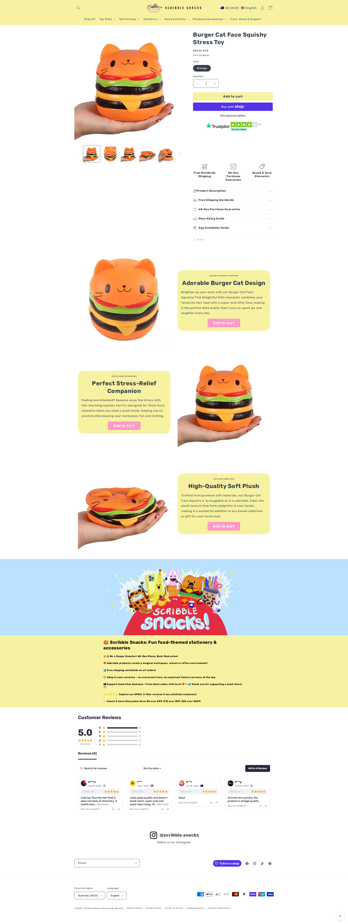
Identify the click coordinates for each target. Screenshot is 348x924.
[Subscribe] (135, 863)
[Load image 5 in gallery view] (166, 153)
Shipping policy (195, 908)
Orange (202, 68)
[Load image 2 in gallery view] (110, 153)
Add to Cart (224, 323)
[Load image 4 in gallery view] (147, 153)
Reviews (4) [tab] (87, 753)
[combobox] (152, 768)
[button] (78, 8)
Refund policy (134, 908)
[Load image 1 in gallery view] (91, 153)
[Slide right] (180, 154)
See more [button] (103, 804)
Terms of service (174, 908)
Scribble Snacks (92, 908)
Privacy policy (153, 908)
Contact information (219, 908)
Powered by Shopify (113, 908)
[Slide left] (78, 154)
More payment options (232, 115)
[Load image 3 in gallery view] (129, 153)
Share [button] (200, 239)
